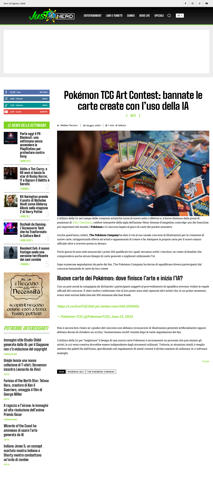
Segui (44, 98)
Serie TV (24, 216)
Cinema (24, 188)
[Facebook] (185, 3)
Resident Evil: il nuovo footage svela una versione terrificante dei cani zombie (34, 254)
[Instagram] (192, 3)
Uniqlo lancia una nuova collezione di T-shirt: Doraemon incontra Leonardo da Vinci (25, 365)
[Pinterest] (191, 125)
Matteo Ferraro (69, 125)
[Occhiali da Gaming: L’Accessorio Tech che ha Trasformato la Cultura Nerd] (10, 228)
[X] (184, 125)
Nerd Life (25, 161)
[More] (206, 125)
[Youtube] (206, 3)
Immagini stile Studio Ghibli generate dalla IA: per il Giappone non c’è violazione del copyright (26, 344)
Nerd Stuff (26, 240)
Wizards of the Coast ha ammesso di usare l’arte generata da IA (20, 430)
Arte (7, 374)
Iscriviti (43, 112)
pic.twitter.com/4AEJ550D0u (117, 306)
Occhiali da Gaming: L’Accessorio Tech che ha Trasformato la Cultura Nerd (33, 230)
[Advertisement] (106, 51)
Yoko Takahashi (82, 222)
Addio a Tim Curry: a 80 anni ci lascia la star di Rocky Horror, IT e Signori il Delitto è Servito (34, 176)
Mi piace (43, 92)
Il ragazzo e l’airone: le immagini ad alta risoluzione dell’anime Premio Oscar (26, 410)
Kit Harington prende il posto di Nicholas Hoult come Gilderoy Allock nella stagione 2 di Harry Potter (34, 204)
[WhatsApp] (199, 125)
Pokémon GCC (76, 372)
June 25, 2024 (122, 317)
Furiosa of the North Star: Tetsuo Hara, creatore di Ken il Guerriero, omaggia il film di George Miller (26, 387)
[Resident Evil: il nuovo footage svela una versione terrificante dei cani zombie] (10, 252)
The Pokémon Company (101, 372)
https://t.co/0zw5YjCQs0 (75, 306)
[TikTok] (199, 3)
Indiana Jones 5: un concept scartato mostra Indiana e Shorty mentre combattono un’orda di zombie (23, 453)
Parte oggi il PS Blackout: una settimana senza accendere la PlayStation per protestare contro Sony (32, 145)
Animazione (10, 354)
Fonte (205, 361)
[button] (169, 15)
